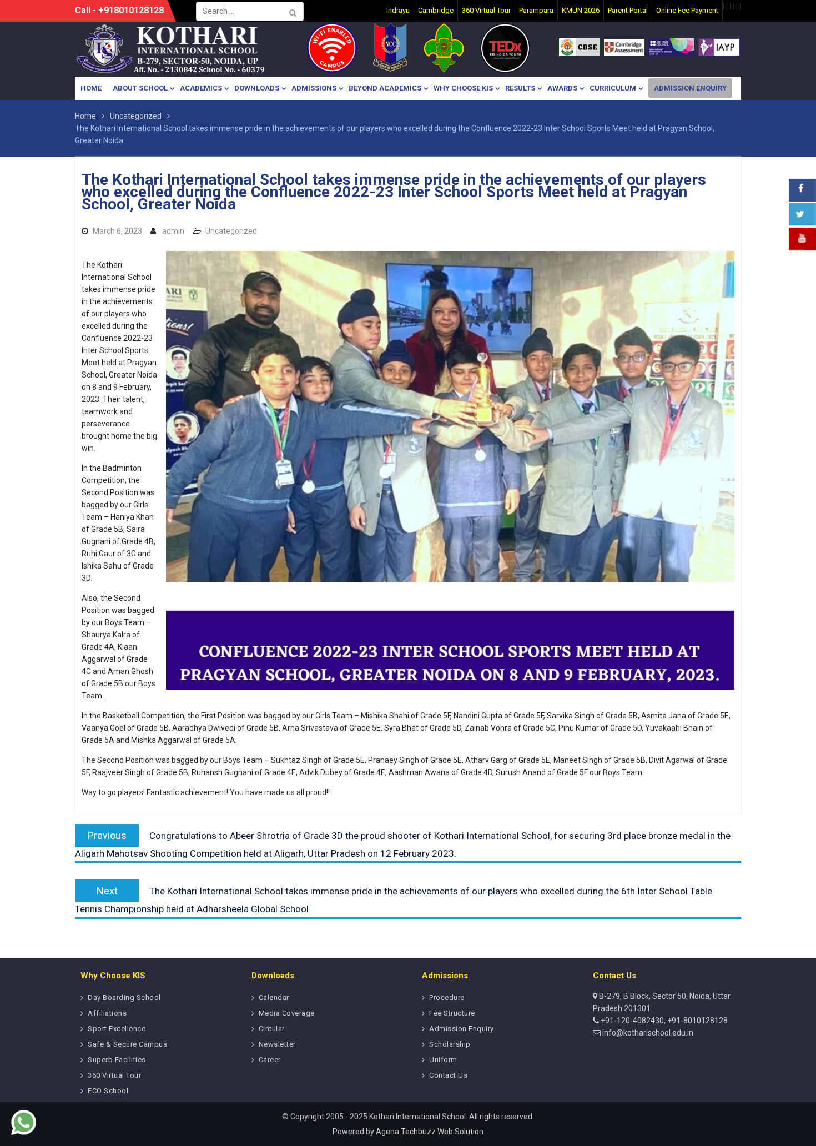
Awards (562, 88)
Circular (272, 1028)
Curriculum (613, 88)
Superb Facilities (117, 1059)
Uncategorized (231, 231)
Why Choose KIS (463, 88)
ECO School (108, 1091)
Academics (201, 88)
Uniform (443, 1059)
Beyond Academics (385, 88)
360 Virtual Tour (114, 1075)
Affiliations (107, 1013)
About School (140, 88)
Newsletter (277, 1044)
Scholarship (450, 1044)
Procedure (447, 997)
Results (520, 88)
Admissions (313, 88)
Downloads (256, 88)
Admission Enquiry (690, 88)
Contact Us (448, 1075)
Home (91, 88)
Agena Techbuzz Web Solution (429, 1131)
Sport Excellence (116, 1028)
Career (270, 1059)
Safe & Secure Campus (127, 1044)
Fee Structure (452, 1013)
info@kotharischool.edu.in (647, 1032)
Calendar (274, 997)
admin (173, 231)
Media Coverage (287, 1013)
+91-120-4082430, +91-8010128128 (663, 1020)
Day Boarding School (124, 997)
